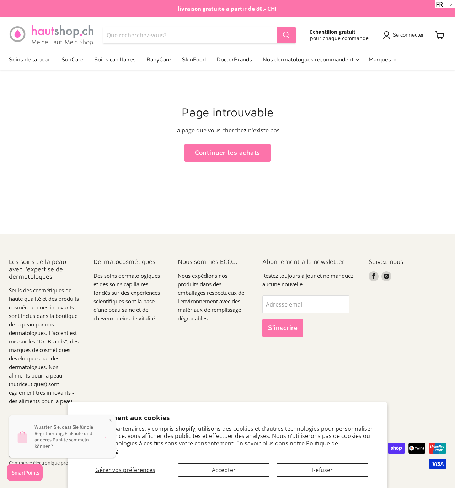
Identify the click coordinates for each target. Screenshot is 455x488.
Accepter (224, 470)
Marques (380, 60)
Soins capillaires (115, 60)
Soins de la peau (30, 60)
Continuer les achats (227, 152)
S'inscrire (283, 328)
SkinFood (194, 60)
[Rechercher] (286, 35)
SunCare (72, 60)
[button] (445, 4)
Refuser (322, 470)
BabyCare (158, 60)
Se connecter (408, 34)
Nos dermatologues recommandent (309, 60)
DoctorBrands (234, 60)
